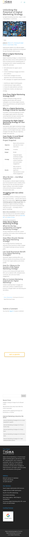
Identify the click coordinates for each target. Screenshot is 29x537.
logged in (11, 311)
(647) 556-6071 (8, 481)
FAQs (15, 44)
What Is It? (10, 43)
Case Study (10, 44)
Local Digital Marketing (14, 535)
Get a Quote (14, 354)
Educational (7, 18)
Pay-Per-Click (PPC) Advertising (10, 492)
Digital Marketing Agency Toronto (13, 531)
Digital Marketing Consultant (13, 533)
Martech (21, 462)
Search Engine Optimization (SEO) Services (13, 488)
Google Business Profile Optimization (12, 490)
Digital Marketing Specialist (11, 17)
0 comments (14, 18)
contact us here (11, 217)
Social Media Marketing (9, 495)
